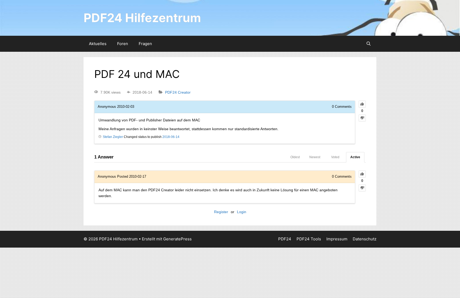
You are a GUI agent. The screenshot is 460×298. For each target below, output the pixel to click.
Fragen (145, 43)
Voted (335, 157)
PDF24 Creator (178, 92)
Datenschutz (364, 238)
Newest (314, 157)
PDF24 (284, 238)
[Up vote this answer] (362, 174)
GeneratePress (177, 238)
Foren (122, 43)
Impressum (336, 238)
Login (241, 212)
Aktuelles (97, 43)
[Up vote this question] (362, 104)
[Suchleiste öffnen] (368, 44)
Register (221, 212)
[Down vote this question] (362, 118)
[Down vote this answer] (362, 188)
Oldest (295, 157)
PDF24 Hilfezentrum (142, 17)
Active (355, 157)
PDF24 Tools (309, 238)
